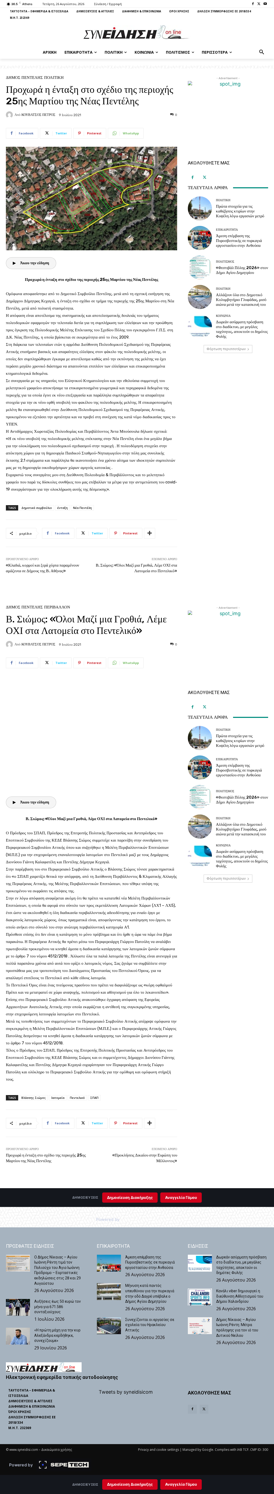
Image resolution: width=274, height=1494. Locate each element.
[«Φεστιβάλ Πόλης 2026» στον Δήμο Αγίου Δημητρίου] (200, 267)
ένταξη (62, 508)
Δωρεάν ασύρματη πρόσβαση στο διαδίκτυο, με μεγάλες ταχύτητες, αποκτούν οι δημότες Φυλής (242, 329)
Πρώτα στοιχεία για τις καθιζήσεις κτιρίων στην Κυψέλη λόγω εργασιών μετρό (240, 211)
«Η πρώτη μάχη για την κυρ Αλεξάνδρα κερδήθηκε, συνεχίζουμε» (57, 1335)
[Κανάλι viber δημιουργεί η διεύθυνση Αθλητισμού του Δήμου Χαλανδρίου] (200, 1297)
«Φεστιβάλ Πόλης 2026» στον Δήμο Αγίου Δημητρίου (242, 270)
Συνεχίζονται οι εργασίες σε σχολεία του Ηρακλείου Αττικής (149, 1324)
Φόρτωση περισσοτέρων (226, 349)
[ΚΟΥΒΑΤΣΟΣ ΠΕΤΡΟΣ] (10, 114)
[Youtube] (265, 4)
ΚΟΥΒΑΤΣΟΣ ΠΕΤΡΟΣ (38, 114)
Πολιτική (54, 78)
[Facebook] (253, 4)
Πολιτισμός (225, 261)
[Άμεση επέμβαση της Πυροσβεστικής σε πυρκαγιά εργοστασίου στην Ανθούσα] (200, 238)
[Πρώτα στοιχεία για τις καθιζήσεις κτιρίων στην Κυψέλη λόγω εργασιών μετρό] (200, 208)
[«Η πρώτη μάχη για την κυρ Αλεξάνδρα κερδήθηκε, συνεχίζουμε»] (18, 1336)
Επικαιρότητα (227, 229)
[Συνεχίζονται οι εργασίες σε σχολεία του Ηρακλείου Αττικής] (109, 1325)
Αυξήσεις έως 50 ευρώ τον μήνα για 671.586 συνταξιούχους (57, 1306)
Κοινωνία (223, 315)
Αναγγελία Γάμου (181, 1484)
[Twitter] (259, 4)
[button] (261, 52)
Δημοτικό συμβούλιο (36, 508)
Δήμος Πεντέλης (24, 78)
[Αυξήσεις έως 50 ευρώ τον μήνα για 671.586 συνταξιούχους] (18, 1307)
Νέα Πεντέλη (82, 508)
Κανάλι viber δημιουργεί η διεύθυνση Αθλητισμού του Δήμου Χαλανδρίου (239, 1296)
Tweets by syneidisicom (126, 1392)
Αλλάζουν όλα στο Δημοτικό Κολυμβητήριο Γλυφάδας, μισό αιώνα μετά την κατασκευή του (241, 299)
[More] (149, 533)
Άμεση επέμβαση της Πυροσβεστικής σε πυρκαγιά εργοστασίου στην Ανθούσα (239, 240)
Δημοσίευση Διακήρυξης (130, 1484)
